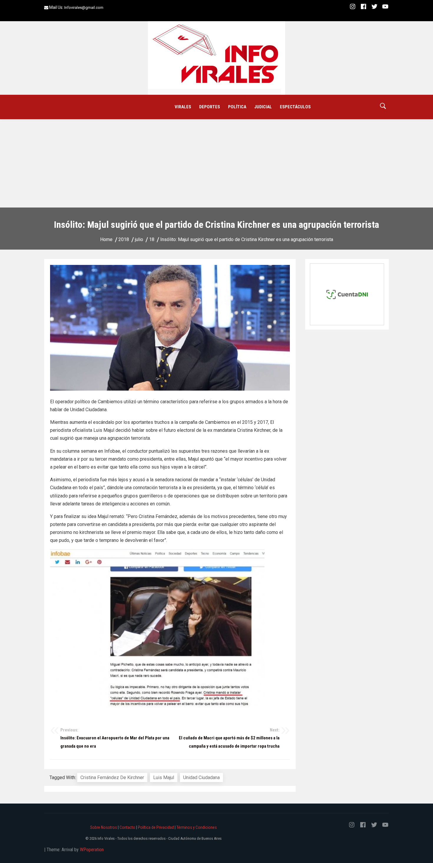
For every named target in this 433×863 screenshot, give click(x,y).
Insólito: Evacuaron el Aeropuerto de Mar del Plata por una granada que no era (114, 738)
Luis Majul (163, 777)
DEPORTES (209, 106)
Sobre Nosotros (103, 827)
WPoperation (92, 849)
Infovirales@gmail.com (83, 7)
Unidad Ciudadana (201, 777)
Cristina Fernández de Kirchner (112, 777)
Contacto (127, 827)
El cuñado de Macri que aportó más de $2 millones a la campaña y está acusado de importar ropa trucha (229, 738)
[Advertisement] (216, 163)
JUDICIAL (263, 106)
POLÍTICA (237, 106)
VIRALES (183, 106)
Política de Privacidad (156, 827)
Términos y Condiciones (196, 827)
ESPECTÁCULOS (295, 106)
